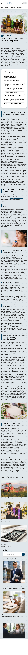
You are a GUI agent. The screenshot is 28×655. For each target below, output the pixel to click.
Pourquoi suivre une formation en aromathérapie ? (11, 81)
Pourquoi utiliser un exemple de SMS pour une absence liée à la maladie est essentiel (13, 617)
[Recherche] (22, 3)
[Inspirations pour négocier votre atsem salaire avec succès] (14, 630)
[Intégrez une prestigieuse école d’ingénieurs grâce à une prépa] (14, 510)
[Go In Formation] (10, 3)
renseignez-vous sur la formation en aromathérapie (12, 198)
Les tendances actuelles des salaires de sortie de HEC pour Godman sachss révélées (13, 587)
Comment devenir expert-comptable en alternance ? (11, 543)
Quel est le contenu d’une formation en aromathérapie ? (12, 104)
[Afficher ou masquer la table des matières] (19, 72)
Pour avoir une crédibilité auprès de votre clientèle (14, 85)
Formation (14, 35)
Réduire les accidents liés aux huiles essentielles (13, 96)
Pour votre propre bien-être (11, 92)
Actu (2, 614)
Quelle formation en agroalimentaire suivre (12, 498)
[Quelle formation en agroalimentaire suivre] (14, 488)
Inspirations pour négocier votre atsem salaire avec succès (13, 633)
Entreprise (4, 585)
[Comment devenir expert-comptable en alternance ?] (14, 533)
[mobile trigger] (2, 3)
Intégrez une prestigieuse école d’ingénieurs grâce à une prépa (12, 520)
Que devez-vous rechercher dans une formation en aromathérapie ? (12, 77)
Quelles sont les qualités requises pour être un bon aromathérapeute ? (14, 100)
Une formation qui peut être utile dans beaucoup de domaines (13, 89)
